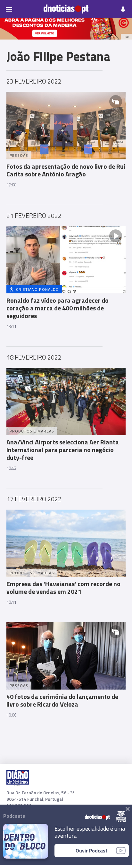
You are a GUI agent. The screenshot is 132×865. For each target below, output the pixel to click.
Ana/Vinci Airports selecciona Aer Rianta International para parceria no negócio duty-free (62, 449)
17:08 (11, 185)
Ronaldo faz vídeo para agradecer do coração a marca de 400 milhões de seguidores (57, 308)
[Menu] (9, 9)
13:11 (11, 326)
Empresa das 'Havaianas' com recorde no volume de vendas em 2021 (63, 587)
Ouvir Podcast (92, 850)
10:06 (11, 715)
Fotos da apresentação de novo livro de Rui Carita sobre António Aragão (65, 170)
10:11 (11, 602)
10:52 (11, 468)
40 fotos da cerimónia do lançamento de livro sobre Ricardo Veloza (62, 700)
